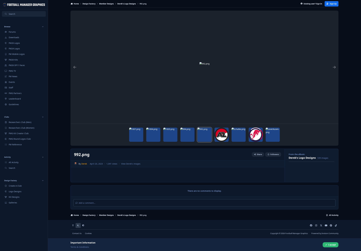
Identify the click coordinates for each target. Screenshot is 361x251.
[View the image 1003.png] (170, 135)
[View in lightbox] (205, 67)
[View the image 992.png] (204, 135)
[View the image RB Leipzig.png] (256, 135)
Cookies (88, 233)
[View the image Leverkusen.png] (273, 135)
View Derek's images (130, 163)
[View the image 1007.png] (136, 135)
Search (12, 14)
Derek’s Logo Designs (302, 157)
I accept (332, 244)
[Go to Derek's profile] (75, 163)
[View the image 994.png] (187, 135)
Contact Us (77, 233)
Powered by (324, 233)
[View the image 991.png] (221, 135)
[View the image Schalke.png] (239, 135)
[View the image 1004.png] (153, 135)
